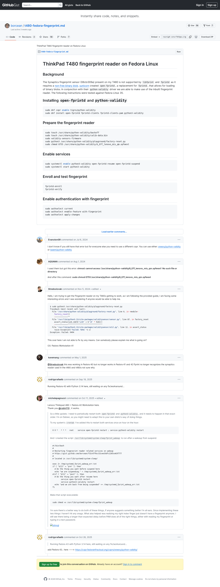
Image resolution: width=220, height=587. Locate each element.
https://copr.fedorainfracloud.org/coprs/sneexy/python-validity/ (106, 549)
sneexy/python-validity (169, 246)
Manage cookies (136, 579)
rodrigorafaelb (55, 379)
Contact (123, 579)
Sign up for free (49, 564)
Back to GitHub (83, 5)
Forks (65, 37)
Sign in (200, 4)
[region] (110, 140)
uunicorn (84, 85)
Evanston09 (54, 239)
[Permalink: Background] (41, 74)
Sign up (212, 4)
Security (87, 579)
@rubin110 (64, 408)
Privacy (78, 579)
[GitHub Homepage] (45, 579)
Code (12, 37)
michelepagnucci (57, 398)
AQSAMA (53, 261)
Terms (70, 579)
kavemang (53, 357)
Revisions (28, 37)
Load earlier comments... (114, 231)
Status (96, 579)
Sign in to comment (132, 564)
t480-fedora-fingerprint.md (45, 25)
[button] (190, 37)
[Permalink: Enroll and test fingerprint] (41, 176)
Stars (48, 37)
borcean (16, 25)
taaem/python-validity (61, 249)
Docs (115, 579)
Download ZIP (207, 37)
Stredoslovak (55, 289)
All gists (69, 5)
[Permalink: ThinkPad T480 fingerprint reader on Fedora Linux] (41, 64)
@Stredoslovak (55, 364)
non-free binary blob (66, 85)
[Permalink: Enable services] (41, 154)
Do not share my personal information (160, 579)
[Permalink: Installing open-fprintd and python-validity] (41, 100)
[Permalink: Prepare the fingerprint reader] (41, 123)
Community (106, 579)
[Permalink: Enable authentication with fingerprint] (41, 199)
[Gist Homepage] (11, 5)
